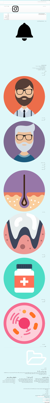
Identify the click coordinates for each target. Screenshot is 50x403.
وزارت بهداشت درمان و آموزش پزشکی (10, 378)
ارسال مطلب (46, 389)
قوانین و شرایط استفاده (45, 394)
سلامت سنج (46, 393)
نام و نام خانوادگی (47, 397)
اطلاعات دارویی (7, 16)
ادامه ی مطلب (44, 374)
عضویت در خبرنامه (47, 402)
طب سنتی (8, 18)
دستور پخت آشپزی (7, 17)
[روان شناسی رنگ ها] (43, 369)
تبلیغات (47, 390)
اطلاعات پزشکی (7, 15)
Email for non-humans (46, 396)
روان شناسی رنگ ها (41, 371)
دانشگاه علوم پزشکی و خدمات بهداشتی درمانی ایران (9, 381)
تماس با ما (47, 391)
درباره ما (47, 392)
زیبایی (8, 14)
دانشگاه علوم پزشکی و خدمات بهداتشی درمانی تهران (9, 380)
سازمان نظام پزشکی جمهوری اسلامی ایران (10, 379)
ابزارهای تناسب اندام (6, 19)
